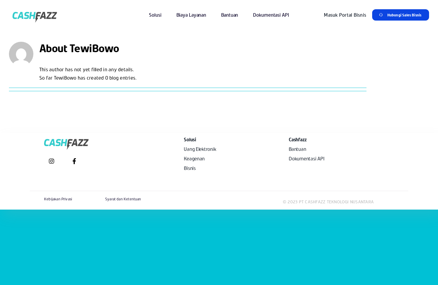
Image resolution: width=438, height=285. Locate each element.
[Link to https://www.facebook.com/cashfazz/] (74, 161)
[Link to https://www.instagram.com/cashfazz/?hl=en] (51, 161)
